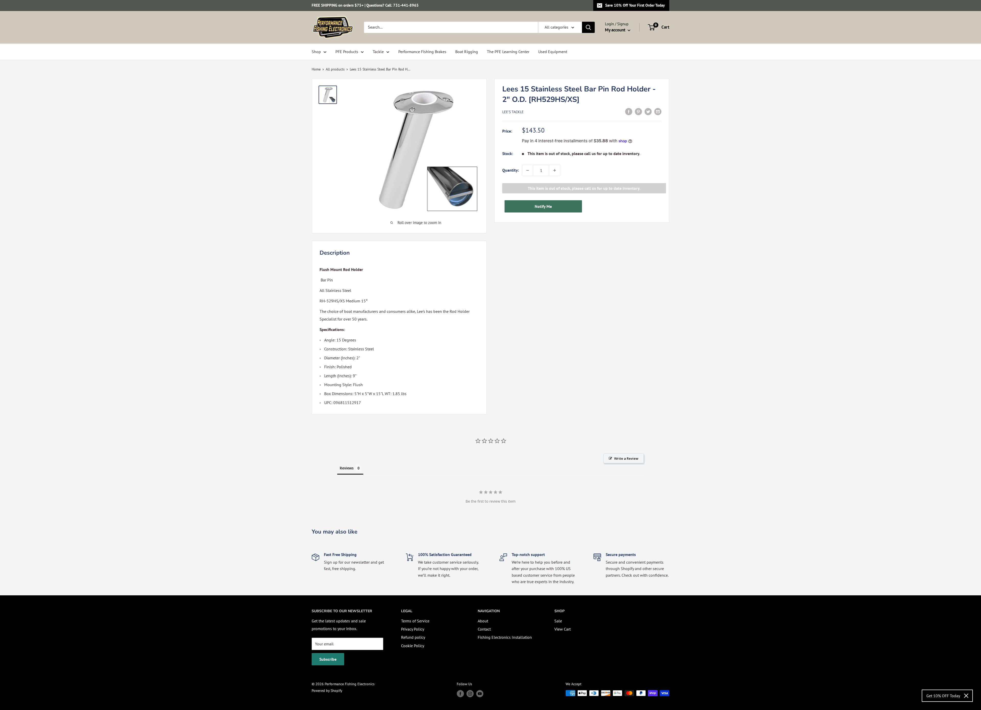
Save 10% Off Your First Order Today (635, 5)
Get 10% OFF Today (943, 695)
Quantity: (510, 170)
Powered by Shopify (327, 690)
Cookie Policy (412, 645)
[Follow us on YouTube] (479, 693)
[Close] (966, 696)
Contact (484, 629)
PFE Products (346, 51)
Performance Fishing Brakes (422, 51)
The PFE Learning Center (508, 51)
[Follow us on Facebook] (460, 693)
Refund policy (413, 637)
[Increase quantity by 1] (554, 170)
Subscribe (327, 659)
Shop (316, 51)
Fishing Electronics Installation (505, 637)
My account (615, 30)
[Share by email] (657, 111)
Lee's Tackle (513, 112)
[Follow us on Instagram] (470, 693)
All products (335, 69)
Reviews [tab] (347, 468)
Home (316, 69)
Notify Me (543, 206)
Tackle (378, 51)
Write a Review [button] (626, 458)
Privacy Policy (412, 629)
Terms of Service (415, 620)
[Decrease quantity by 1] (527, 170)
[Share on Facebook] (628, 111)
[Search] (588, 27)
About (483, 620)
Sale (558, 620)
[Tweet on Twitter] (648, 111)
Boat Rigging (466, 51)
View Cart (562, 629)
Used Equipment (552, 51)
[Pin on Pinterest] (638, 111)
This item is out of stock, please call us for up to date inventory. (584, 188)
